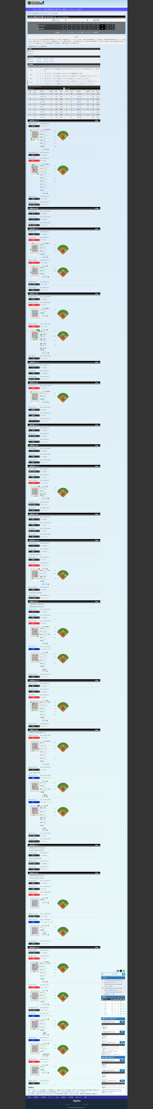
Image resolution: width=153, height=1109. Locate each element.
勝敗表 (64, 9)
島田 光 (42, 107)
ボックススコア (71, 32)
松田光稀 (119, 1089)
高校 (36, 1097)
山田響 (78, 109)
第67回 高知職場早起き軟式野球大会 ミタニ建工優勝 (42, 13)
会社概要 (67, 1104)
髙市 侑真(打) (33, 557)
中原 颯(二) (33, 158)
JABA (57, 1097)
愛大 (105, 1014)
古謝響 (115, 1051)
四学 (105, 1006)
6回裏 (31, 70)
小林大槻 (119, 1091)
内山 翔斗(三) (33, 385)
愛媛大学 (105, 1028)
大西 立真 (79, 96)
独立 (78, 1097)
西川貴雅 (110, 1091)
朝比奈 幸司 (80, 104)
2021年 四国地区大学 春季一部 (52, 9)
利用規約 (86, 1104)
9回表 (31, 82)
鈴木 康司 (45, 61)
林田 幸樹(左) (33, 281)
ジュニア (50, 1097)
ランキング (71, 9)
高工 (105, 1004)
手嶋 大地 (42, 104)
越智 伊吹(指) (33, 296)
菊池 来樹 (39, 61)
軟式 (63, 1097)
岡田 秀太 (45, 59)
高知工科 (105, 1048)
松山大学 (96, 20)
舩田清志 (115, 1089)
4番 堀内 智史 (47, 83)
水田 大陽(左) (33, 941)
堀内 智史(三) (33, 196)
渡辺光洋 (115, 1091)
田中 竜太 (51, 61)
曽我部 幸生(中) (34, 152)
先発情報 (95, 32)
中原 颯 (42, 99)
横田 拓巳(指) (33, 1081)
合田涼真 (79, 114)
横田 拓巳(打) (33, 861)
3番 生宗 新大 (47, 69)
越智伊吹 (79, 101)
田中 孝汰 (51, 59)
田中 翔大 (42, 94)
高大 (105, 1011)
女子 (71, 1097)
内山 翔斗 (79, 112)
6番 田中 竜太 (47, 78)
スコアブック (88, 32)
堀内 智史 (42, 101)
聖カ (105, 1009)
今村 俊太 (42, 109)
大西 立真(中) (33, 217)
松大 (105, 1001)
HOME (29, 1097)
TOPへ (97, 121)
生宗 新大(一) (33, 222)
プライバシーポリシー (76, 1104)
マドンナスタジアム (63, 17)
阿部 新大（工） (117, 1054)
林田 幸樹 (42, 114)
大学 (39, 9)
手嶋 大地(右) (33, 202)
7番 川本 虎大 (47, 73)
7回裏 (31, 74)
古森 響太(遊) (33, 211)
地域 (85, 1097)
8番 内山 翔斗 (47, 76)
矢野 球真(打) (33, 595)
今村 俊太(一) (33, 237)
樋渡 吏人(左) (33, 956)
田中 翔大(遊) (33, 123)
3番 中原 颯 (47, 81)
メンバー (63, 32)
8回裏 (31, 78)
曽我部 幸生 (43, 96)
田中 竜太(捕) (33, 324)
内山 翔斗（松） (109, 1092)
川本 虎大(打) (33, 775)
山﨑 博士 (39, 59)
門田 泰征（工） (109, 1054)
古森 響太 (79, 94)
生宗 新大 (79, 99)
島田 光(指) (33, 231)
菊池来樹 (110, 1089)
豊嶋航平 (111, 1051)
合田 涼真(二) (33, 407)
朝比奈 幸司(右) (34, 302)
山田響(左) (33, 356)
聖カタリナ (56, 20)
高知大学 (104, 1087)
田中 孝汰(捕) (33, 260)
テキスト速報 (80, 32)
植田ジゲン (110, 1052)
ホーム (34, 9)
